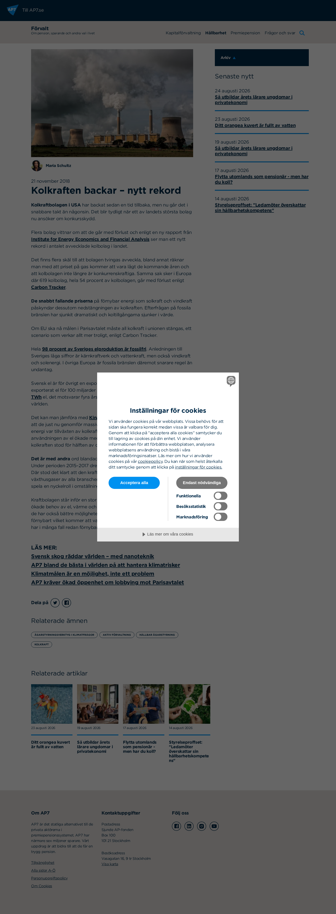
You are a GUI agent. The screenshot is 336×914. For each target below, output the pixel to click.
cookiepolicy (150, 461)
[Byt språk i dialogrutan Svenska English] (230, 381)
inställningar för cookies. (198, 467)
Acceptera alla (134, 482)
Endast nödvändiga (202, 482)
